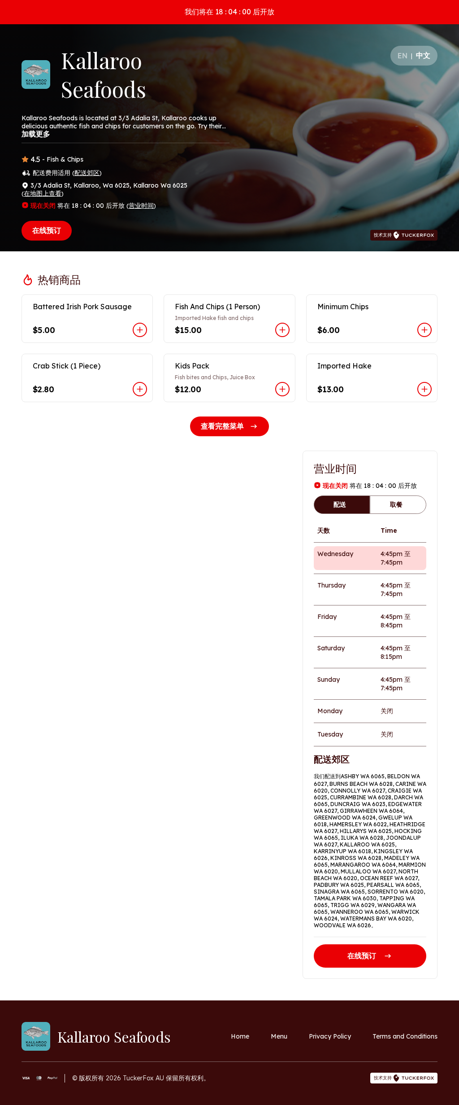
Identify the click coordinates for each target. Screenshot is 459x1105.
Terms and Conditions (404, 1036)
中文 (423, 55)
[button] (87, 318)
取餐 (396, 504)
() (87, 173)
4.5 (35, 159)
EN (402, 55)
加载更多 (36, 133)
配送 (339, 504)
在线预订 (46, 230)
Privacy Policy (330, 1036)
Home (240, 1036)
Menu (279, 1036)
